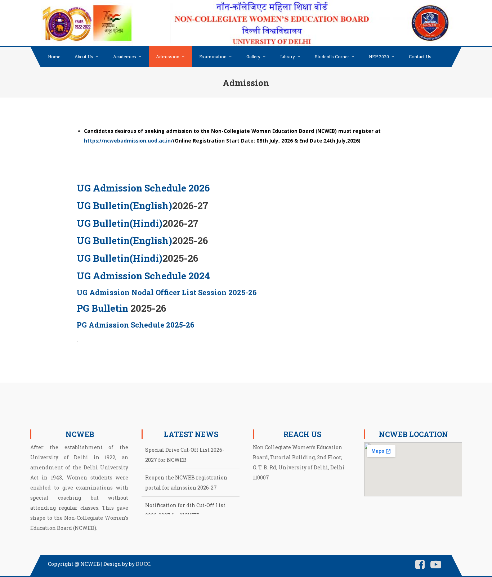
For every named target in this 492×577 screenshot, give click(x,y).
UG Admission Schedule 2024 (143, 276)
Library (287, 56)
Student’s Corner (332, 56)
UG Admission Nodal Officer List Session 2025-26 (166, 292)
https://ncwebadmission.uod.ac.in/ (128, 141)
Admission (167, 56)
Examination (213, 56)
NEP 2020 (379, 56)
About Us (84, 56)
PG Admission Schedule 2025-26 (135, 324)
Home (54, 56)
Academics (124, 56)
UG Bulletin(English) (124, 205)
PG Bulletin (102, 308)
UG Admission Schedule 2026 (143, 188)
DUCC (143, 563)
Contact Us (420, 56)
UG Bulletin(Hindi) (119, 223)
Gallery (253, 56)
